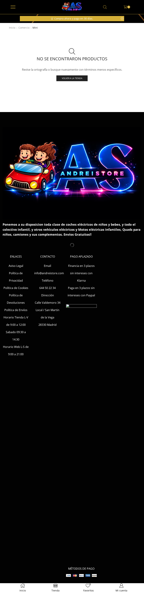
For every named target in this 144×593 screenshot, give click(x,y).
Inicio (12, 27)
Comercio (24, 27)
